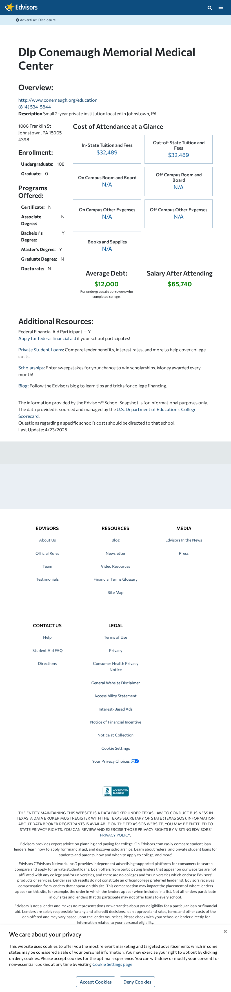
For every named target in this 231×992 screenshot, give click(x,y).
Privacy (115, 650)
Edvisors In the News (183, 540)
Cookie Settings (115, 748)
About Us (47, 540)
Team (47, 566)
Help (47, 637)
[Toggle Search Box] (209, 7)
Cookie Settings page (112, 964)
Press (183, 553)
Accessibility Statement (115, 695)
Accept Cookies (96, 981)
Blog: (24, 385)
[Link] (115, 790)
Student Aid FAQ (47, 650)
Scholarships (31, 367)
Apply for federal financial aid (47, 338)
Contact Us (47, 625)
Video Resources (115, 566)
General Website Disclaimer (115, 682)
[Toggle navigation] (220, 7)
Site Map (115, 592)
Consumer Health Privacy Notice (115, 666)
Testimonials (47, 579)
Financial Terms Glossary (115, 579)
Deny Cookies (137, 981)
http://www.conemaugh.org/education (57, 100)
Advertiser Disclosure (37, 20)
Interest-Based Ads (115, 709)
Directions (47, 663)
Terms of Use (115, 637)
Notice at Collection (115, 735)
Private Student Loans (40, 349)
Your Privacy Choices (111, 761)
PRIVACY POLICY (115, 835)
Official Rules (47, 553)
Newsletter (116, 553)
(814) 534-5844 (34, 106)
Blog (116, 540)
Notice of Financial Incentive (115, 722)
